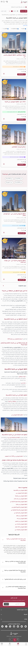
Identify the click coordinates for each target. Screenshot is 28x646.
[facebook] (6, 626)
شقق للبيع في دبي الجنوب (21, 521)
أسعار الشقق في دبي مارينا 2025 (15, 339)
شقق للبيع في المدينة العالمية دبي (19, 510)
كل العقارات (19, 14)
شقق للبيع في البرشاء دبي (21, 529)
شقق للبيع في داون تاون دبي (20, 512)
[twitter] (10, 626)
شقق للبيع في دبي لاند (22, 518)
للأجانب (5, 28)
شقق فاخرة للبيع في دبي (21, 493)
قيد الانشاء (14, 28)
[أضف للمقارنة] (4, 74)
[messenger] (26, 626)
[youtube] (22, 626)
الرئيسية (25, 14)
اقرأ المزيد (25, 25)
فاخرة (23, 28)
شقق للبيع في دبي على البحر (20, 498)
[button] (14, 540)
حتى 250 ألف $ (9, 178)
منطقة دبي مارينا (12, 401)
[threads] (14, 626)
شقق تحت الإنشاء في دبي (14, 437)
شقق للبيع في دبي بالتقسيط (20, 490)
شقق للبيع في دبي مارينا (21, 504)
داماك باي (23, 383)
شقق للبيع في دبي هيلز (21, 515)
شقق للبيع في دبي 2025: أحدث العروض (14, 456)
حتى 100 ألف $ (19, 178)
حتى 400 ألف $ (18, 182)
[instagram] (18, 626)
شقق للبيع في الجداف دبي (21, 524)
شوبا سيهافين (22, 376)
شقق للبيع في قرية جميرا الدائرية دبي (18, 501)
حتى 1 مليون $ (9, 182)
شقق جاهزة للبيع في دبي (17, 415)
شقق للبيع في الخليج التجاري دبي (19, 507)
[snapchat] (2, 626)
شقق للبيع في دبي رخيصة (21, 496)
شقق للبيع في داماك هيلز (21, 527)
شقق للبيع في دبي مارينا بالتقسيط (8, 14)
